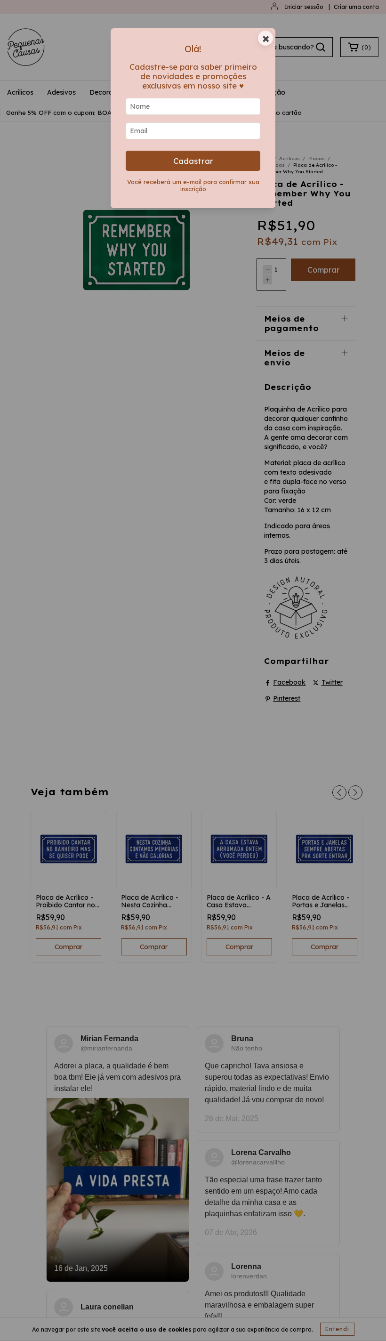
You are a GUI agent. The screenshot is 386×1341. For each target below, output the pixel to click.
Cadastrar (193, 161)
